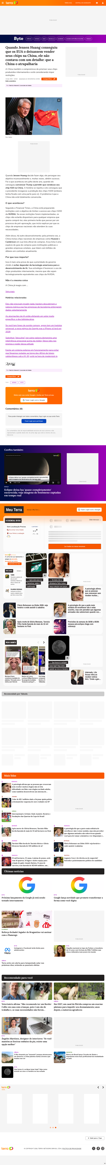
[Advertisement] (70, 965)
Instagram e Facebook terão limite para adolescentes (29, 949)
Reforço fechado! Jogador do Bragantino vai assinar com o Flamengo (27, 933)
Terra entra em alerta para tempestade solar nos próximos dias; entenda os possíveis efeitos (23, 964)
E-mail (97, 3)
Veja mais (10, 291)
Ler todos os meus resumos (74, 546)
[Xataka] (10, 364)
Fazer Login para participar (34, 421)
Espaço (6, 487)
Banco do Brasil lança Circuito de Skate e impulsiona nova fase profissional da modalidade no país (85, 1057)
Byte (21, 382)
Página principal (12, 3)
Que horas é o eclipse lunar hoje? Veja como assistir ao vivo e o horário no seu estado (30, 1070)
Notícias (66, 841)
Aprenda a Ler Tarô (14, 564)
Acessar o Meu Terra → (33, 510)
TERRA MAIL (68, 3)
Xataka (14, 382)
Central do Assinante (83, 3)
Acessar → (20, 571)
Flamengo (5, 929)
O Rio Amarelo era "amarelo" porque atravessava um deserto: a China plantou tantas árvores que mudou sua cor (33, 1057)
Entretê (14, 826)
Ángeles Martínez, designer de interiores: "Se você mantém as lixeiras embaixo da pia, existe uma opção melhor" (27, 1041)
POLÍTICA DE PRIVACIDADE (71, 1149)
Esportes (69, 1052)
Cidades (14, 796)
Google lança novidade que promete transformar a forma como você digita (78, 899)
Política (66, 855)
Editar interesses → (95, 520)
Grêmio (14, 811)
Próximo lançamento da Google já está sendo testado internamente (23, 899)
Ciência (4, 960)
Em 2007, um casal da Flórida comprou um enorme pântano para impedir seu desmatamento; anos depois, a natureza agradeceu (78, 1007)
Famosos (14, 781)
